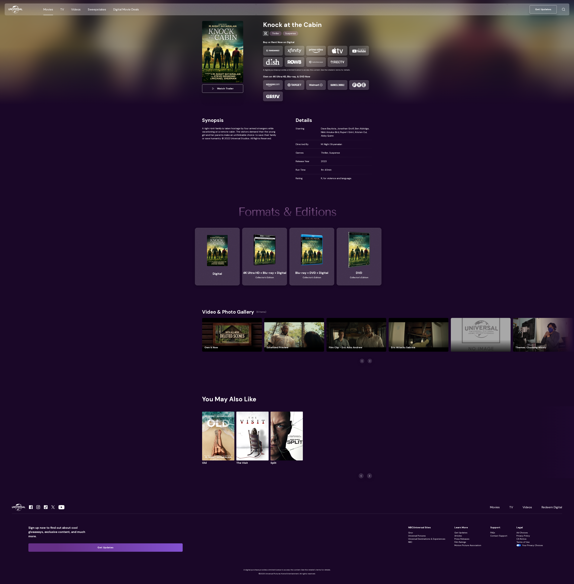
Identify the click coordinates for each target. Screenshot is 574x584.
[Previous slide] (361, 475)
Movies (495, 507)
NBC (410, 542)
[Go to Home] (15, 9)
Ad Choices (522, 532)
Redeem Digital (552, 507)
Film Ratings (460, 542)
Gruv (410, 532)
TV (511, 507)
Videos (527, 507)
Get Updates (460, 532)
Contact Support (498, 535)
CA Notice (521, 539)
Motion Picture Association (467, 545)
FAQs (492, 532)
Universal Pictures (417, 535)
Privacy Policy (523, 535)
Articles (458, 535)
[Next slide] (369, 475)
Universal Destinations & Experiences (426, 539)
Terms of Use (523, 542)
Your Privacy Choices (532, 545)
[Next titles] (370, 361)
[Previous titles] (362, 361)
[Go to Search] (563, 9)
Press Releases (461, 539)
